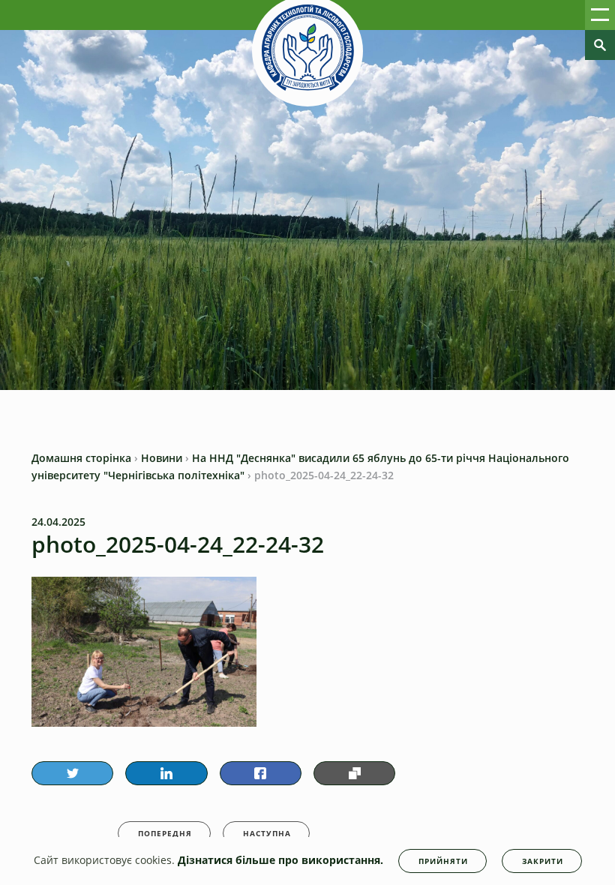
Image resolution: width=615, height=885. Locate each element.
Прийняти (443, 861)
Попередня (165, 833)
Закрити (542, 861)
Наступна (267, 833)
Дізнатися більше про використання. (280, 860)
